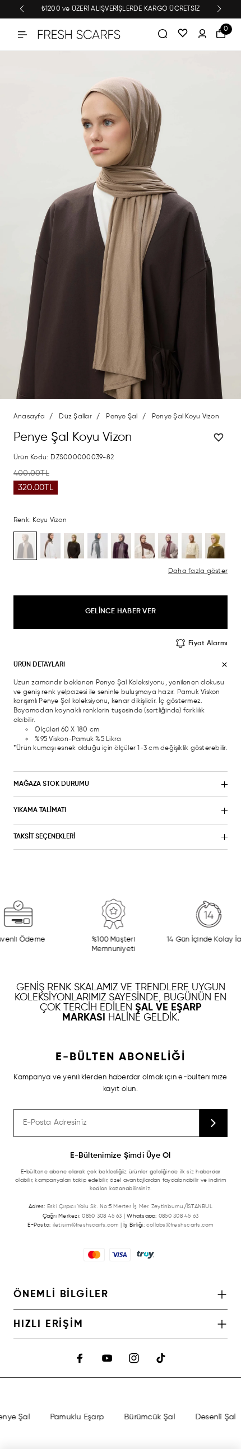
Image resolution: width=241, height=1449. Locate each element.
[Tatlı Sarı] (215, 545)
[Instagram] (134, 1358)
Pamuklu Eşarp (71, 1417)
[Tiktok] (161, 1358)
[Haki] (74, 545)
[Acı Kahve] (50, 545)
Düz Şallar (75, 416)
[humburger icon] (22, 35)
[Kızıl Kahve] (145, 545)
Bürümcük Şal (143, 1417)
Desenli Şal (209, 1417)
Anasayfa (29, 416)
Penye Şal (121, 416)
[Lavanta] (121, 545)
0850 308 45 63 (102, 1216)
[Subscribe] (214, 1123)
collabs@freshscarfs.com (180, 1225)
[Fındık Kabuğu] (192, 545)
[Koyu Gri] (97, 545)
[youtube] (107, 1358)
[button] (22, 9)
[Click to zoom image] (120, 225)
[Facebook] (80, 1358)
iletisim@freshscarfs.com (86, 1225)
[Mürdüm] (168, 545)
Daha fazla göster (198, 571)
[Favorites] (183, 34)
